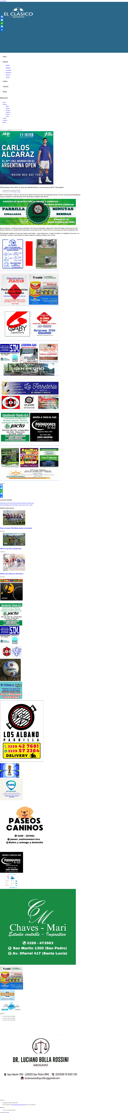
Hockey (8, 114)
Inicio (4, 102)
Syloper (7, 1112)
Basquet (8, 108)
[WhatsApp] (41, 491)
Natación (8, 112)
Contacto (5, 120)
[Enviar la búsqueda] (22, 130)
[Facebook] (41, 485)
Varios (7, 116)
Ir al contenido (3, 0)
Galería (4, 118)
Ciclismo (8, 110)
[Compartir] (41, 496)
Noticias (5, 104)
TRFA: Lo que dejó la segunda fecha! (10, 548)
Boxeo (4, 122)
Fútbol (7, 106)
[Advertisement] (64, 38)
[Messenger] (41, 493)
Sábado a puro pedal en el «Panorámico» (11, 573)
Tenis (15, 191)
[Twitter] (41, 488)
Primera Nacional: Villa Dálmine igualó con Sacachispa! (16, 528)
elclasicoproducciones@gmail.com (18, 1104)
